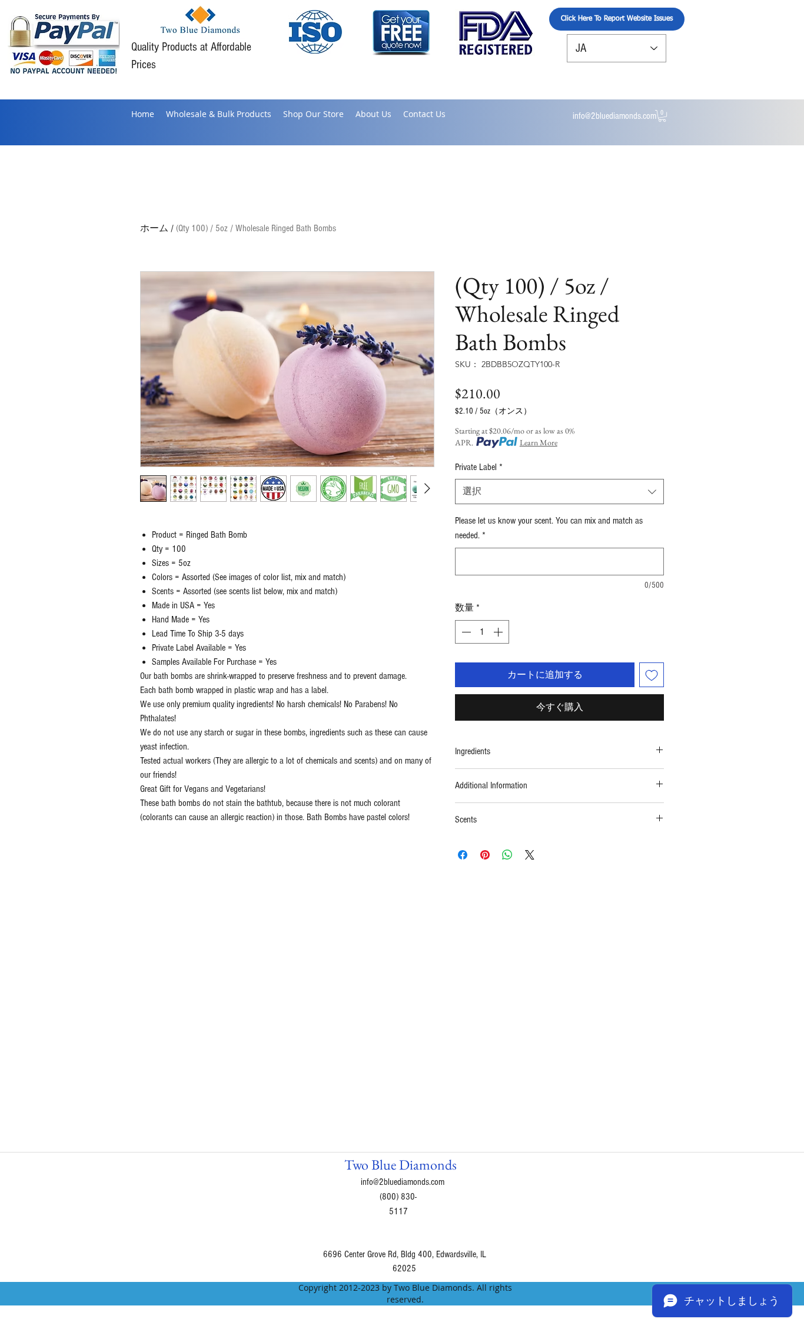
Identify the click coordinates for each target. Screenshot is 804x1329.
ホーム (154, 228)
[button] (662, 116)
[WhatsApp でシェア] (507, 855)
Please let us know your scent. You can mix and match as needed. (549, 528)
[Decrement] (465, 632)
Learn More (538, 442)
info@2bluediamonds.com (614, 116)
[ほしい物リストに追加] (651, 674)
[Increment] (499, 632)
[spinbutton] (482, 632)
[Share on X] (530, 855)
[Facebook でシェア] (463, 855)
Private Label (479, 467)
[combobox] (559, 491)
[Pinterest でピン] (485, 855)
